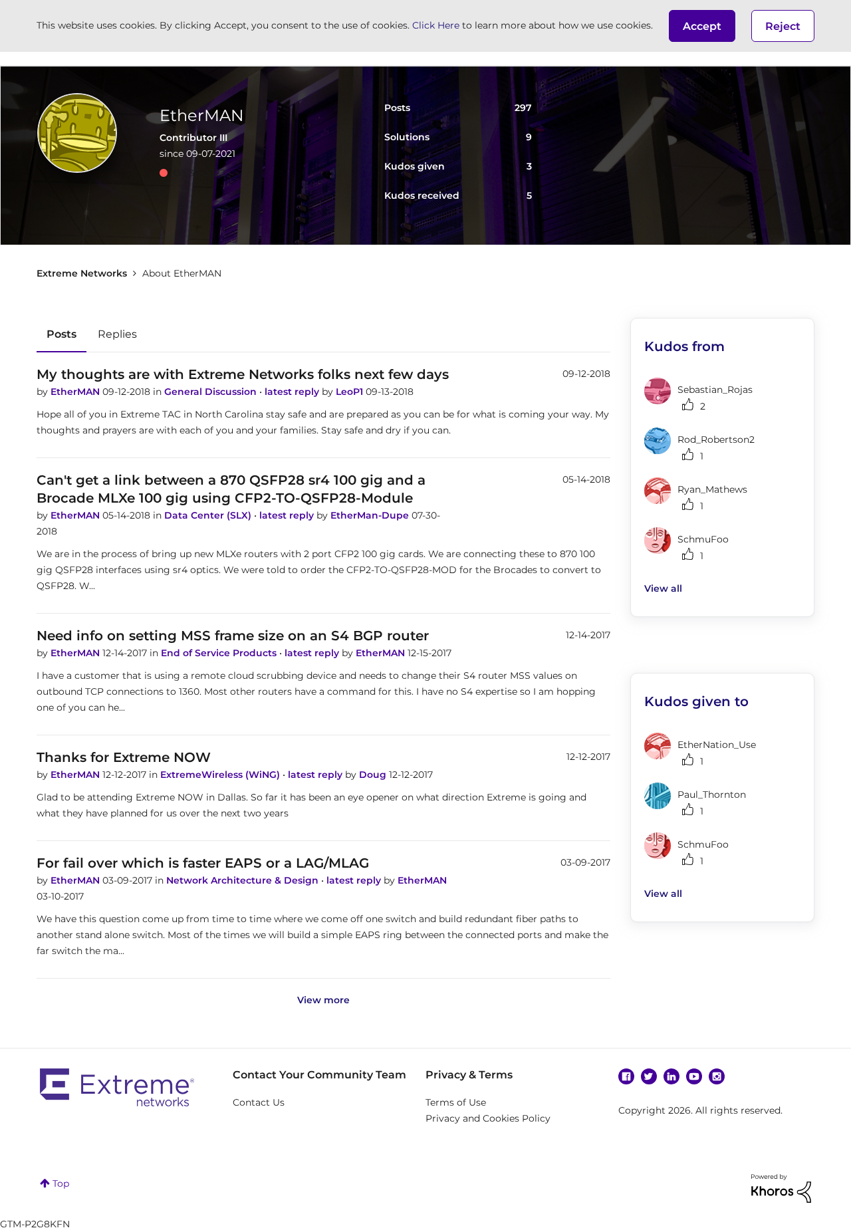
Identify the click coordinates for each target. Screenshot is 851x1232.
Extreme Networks (82, 273)
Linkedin (671, 1076)
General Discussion (211, 392)
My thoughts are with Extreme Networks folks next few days (243, 374)
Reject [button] (782, 26)
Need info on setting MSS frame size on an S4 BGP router (233, 636)
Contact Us (259, 1102)
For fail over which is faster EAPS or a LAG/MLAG (203, 863)
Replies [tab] (117, 334)
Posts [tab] (61, 334)
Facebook (626, 1076)
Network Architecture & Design (243, 880)
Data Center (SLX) (209, 515)
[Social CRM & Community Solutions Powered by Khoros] (781, 1187)
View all (663, 588)
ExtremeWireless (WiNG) (221, 775)
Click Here (435, 25)
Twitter (649, 1076)
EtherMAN (76, 392)
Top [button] (61, 1183)
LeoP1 (351, 392)
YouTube (694, 1076)
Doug (374, 775)
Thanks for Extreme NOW (124, 757)
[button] (702, 26)
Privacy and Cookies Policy (488, 1118)
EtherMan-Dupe (371, 515)
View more (323, 1000)
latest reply (293, 392)
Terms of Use (456, 1102)
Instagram (717, 1076)
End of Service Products (220, 653)
